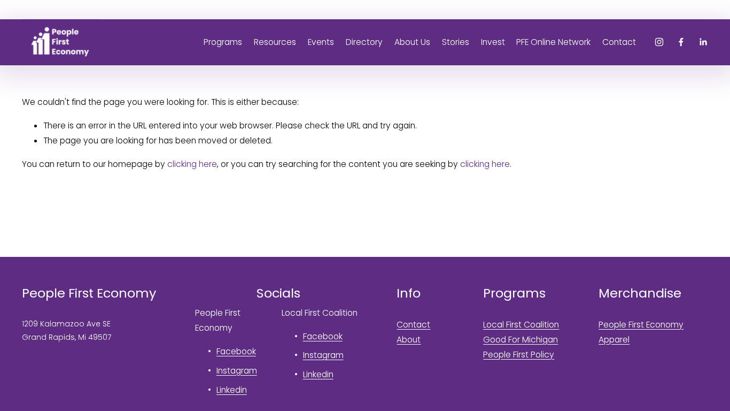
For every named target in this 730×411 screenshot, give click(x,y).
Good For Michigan (520, 339)
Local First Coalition (521, 324)
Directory (364, 42)
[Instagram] (659, 42)
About (409, 339)
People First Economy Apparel (641, 332)
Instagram (236, 370)
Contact (619, 42)
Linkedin (231, 389)
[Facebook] (681, 42)
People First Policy (518, 354)
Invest (493, 42)
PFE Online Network (553, 42)
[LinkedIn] (703, 42)
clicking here (192, 164)
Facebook (236, 351)
